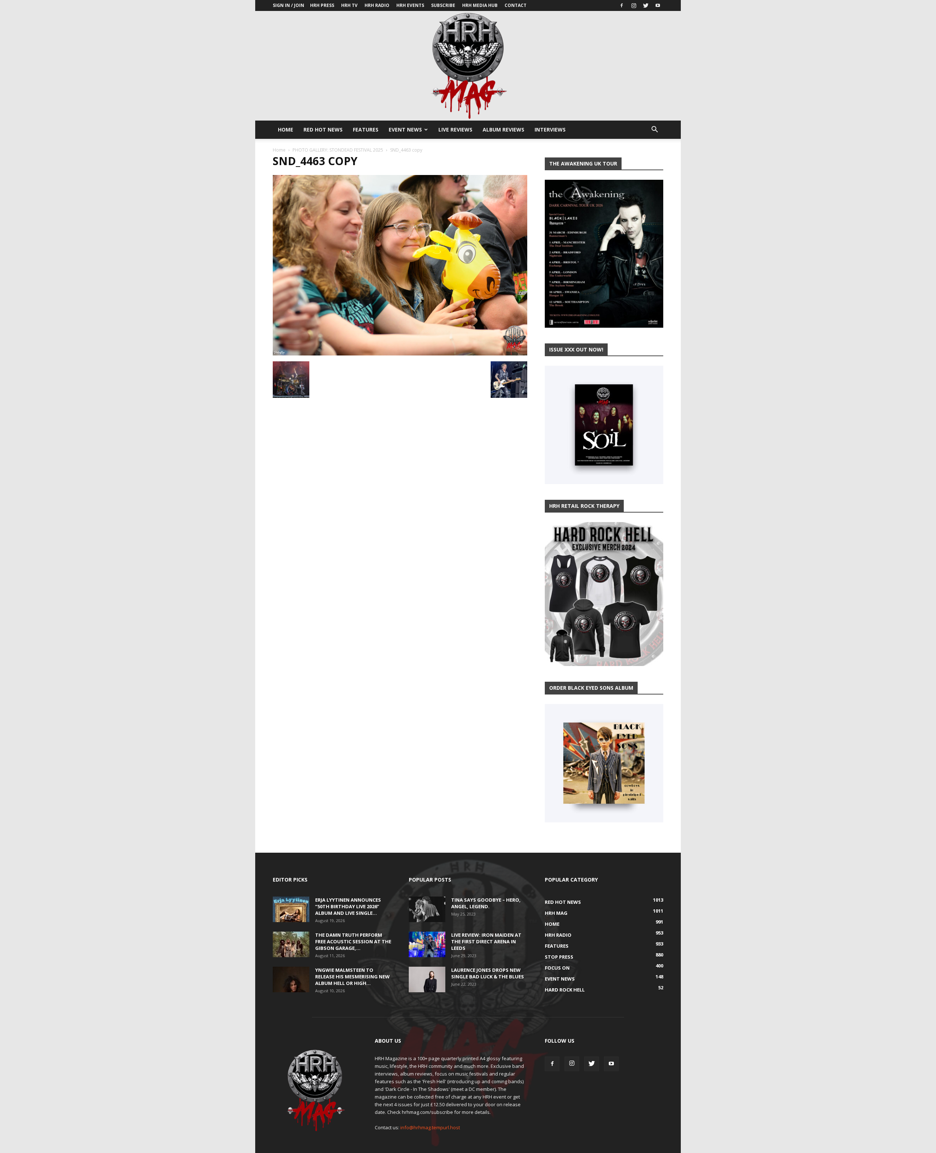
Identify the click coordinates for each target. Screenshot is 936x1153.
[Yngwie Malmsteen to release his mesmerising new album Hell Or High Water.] (291, 979)
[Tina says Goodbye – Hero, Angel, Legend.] (427, 909)
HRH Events (410, 5)
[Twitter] (645, 5)
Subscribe (443, 5)
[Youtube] (657, 5)
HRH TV (349, 5)
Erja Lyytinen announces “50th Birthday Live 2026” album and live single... (348, 906)
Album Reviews (503, 129)
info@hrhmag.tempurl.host (430, 1127)
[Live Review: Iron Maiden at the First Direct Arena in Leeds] (427, 944)
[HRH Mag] (468, 66)
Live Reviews (455, 129)
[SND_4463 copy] (400, 354)
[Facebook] (621, 5)
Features (365, 129)
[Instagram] (633, 5)
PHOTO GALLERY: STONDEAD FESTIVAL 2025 (337, 150)
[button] (654, 130)
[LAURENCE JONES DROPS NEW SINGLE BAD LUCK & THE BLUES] (427, 979)
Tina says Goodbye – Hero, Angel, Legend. (486, 903)
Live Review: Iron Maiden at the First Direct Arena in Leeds (486, 941)
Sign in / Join (288, 5)
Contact (515, 5)
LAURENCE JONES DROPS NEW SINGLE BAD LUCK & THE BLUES (487, 973)
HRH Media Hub (480, 5)
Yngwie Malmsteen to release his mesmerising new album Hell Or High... (352, 976)
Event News (405, 129)
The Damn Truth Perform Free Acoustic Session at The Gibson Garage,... (353, 941)
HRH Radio (377, 5)
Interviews (550, 129)
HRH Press (322, 5)
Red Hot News (323, 129)
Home (285, 129)
